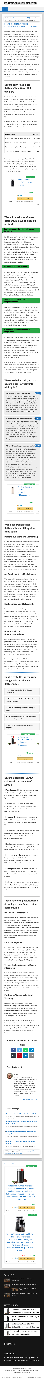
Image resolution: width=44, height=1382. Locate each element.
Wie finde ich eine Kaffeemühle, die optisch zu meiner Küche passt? (21, 700)
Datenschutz (30, 1377)
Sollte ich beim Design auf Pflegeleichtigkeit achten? (20, 708)
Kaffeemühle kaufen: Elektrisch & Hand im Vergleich (24, 1294)
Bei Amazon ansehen (24, 198)
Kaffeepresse (17, 1372)
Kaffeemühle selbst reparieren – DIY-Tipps (28, 1289)
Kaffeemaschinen (25, 1372)
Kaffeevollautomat (15, 1370)
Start (14, 18)
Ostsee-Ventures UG (16, 1377)
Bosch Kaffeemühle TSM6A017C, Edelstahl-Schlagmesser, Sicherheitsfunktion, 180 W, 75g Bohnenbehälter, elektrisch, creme (25, 491)
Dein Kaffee (7, 1370)
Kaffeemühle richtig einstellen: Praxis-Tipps (24, 1284)
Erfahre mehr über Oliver (30, 1099)
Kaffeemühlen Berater (20, 3)
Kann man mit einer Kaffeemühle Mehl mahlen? (21, 1114)
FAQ (28, 18)
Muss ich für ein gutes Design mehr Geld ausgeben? (19, 726)
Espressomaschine (34, 1370)
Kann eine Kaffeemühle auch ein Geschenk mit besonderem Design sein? (21, 717)
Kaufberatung (21, 18)
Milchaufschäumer (25, 1370)
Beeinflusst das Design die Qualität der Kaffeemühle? (19, 691)
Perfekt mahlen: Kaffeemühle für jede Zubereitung (22, 1280)
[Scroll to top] (41, 1379)
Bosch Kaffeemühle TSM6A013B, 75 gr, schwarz (25, 182)
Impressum (38, 1377)
